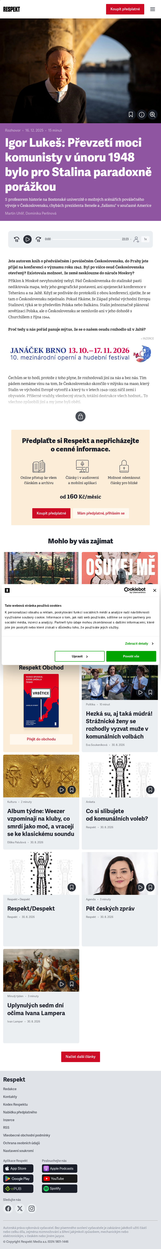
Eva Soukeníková (96, 745)
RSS (6, 1128)
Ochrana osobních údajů (21, 1143)
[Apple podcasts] (59, 1168)
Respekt (91, 827)
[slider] (86, 239)
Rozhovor (13, 130)
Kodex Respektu (15, 1105)
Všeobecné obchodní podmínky (26, 1135)
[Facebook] (8, 1212)
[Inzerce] (80, 354)
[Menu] (153, 9)
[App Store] (18, 1168)
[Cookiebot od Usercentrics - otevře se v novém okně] (127, 590)
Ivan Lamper (15, 1021)
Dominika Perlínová (41, 213)
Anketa (90, 802)
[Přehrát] (27, 239)
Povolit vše (131, 656)
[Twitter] (20, 1212)
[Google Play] (18, 1178)
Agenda (91, 899)
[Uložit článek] (131, 115)
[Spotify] (59, 1188)
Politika (90, 704)
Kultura (12, 802)
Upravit (77, 656)
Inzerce (8, 1120)
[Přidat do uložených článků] (150, 692)
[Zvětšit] (80, 70)
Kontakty (10, 1097)
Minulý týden (15, 996)
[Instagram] (32, 1212)
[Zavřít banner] (154, 590)
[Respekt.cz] (11, 9)
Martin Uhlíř (14, 213)
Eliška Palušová (16, 842)
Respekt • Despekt (18, 899)
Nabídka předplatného (20, 1112)
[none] (153, 115)
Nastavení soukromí (18, 1151)
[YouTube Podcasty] (59, 1178)
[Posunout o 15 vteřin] (38, 239)
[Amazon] (18, 1188)
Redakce (10, 1089)
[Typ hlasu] (136, 239)
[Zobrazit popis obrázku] (142, 115)
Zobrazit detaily (136, 643)
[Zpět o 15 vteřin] (17, 239)
